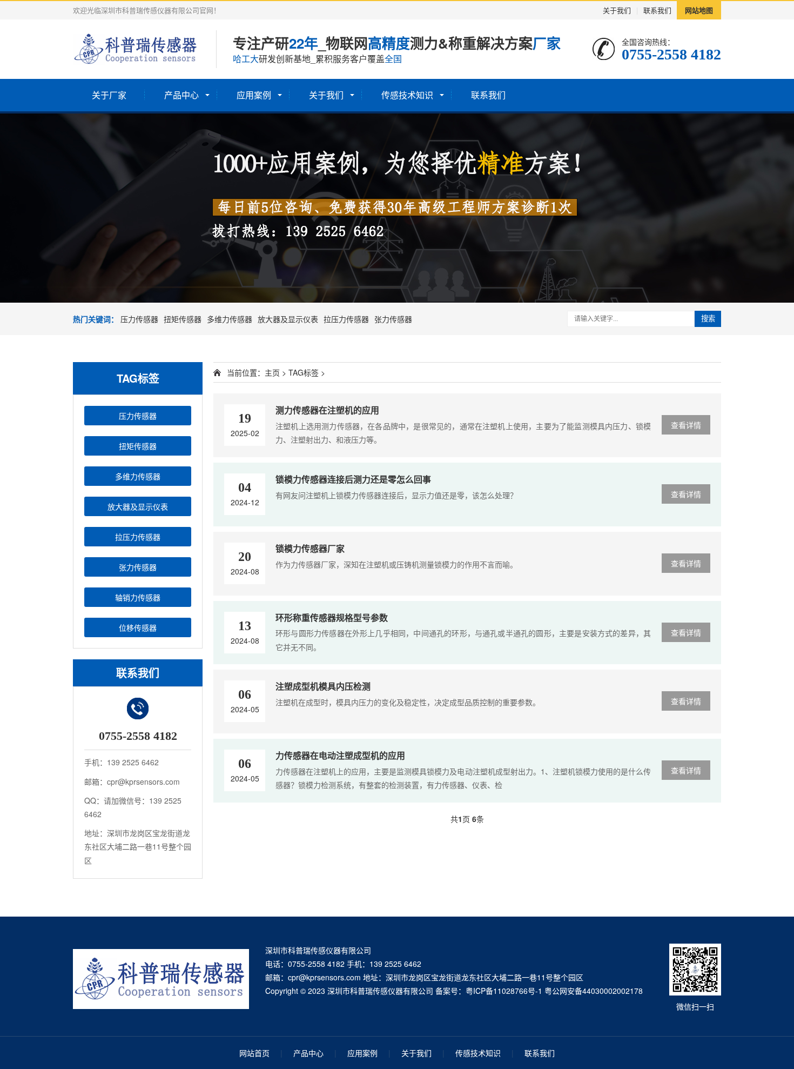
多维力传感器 (229, 318)
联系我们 (657, 10)
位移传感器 (138, 627)
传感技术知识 (407, 95)
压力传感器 (139, 318)
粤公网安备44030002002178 (593, 990)
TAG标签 (303, 372)
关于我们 (617, 10)
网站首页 (254, 1052)
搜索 (708, 319)
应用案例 (254, 95)
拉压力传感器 (346, 318)
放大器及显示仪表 (288, 318)
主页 (272, 372)
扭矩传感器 (182, 318)
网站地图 (699, 10)
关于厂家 (109, 95)
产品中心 (181, 95)
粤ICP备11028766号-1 (504, 990)
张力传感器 (393, 318)
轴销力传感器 (137, 597)
